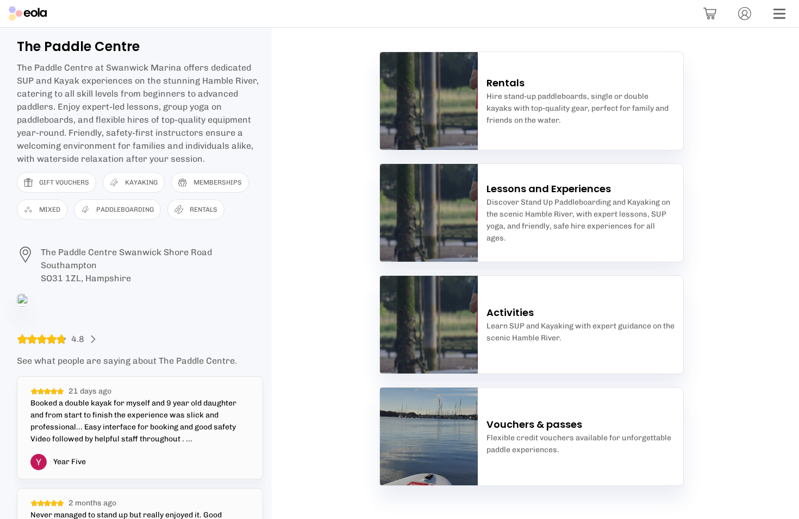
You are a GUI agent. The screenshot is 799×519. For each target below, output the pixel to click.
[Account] (745, 13)
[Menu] (779, 13)
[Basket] (710, 13)
